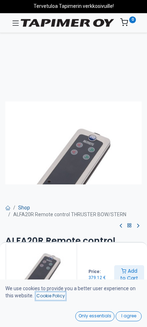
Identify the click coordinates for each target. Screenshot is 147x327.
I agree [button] (128, 316)
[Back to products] (129, 225)
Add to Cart (129, 274)
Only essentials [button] (94, 316)
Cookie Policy (50, 296)
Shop (24, 207)
